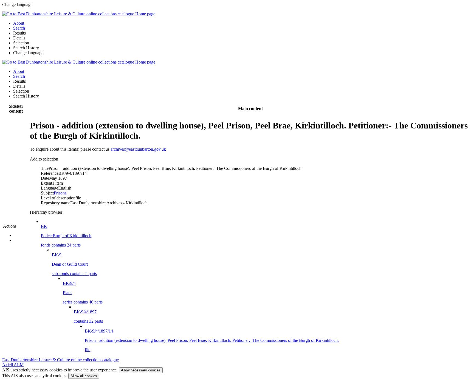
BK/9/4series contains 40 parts (83, 292)
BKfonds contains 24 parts (66, 235)
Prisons (60, 193)
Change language (28, 52)
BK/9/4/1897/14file (212, 340)
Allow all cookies (83, 376)
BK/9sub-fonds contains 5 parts (74, 264)
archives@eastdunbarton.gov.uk (138, 149)
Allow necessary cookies (140, 370)
